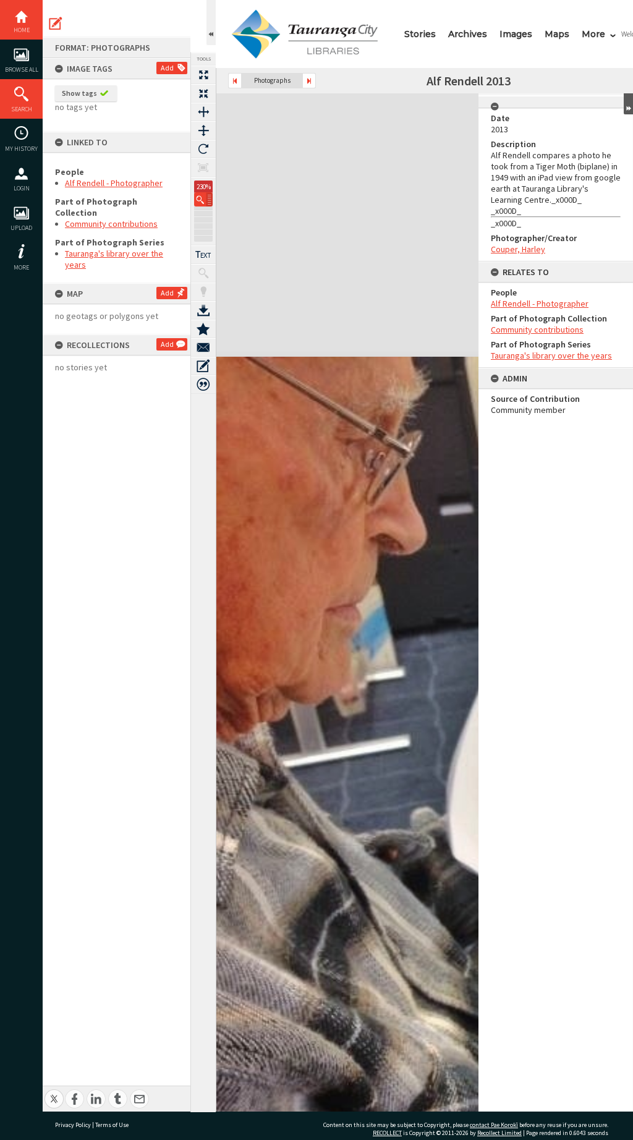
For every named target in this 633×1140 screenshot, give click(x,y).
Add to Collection (203, 329)
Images (515, 34)
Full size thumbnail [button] (203, 75)
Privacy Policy (73, 1125)
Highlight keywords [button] (203, 292)
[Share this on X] (54, 1092)
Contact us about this (203, 347)
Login (22, 188)
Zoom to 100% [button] (203, 167)
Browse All (21, 70)
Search (21, 109)
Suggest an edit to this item (55, 23)
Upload (21, 228)
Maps (557, 34)
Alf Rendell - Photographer (114, 183)
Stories (420, 34)
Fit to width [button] (203, 112)
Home (22, 30)
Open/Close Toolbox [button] (211, 22)
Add (167, 67)
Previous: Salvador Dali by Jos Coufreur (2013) (235, 81)
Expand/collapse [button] (628, 103)
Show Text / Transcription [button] (203, 254)
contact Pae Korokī (494, 1125)
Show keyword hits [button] (203, 273)
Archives (467, 34)
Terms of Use (112, 1125)
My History (21, 149)
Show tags (79, 93)
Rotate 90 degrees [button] (203, 149)
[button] (203, 199)
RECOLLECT (387, 1133)
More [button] (21, 267)
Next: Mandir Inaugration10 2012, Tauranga (309, 81)
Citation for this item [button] (203, 384)
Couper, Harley (518, 249)
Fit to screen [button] (203, 93)
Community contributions (111, 223)
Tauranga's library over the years (551, 355)
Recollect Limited (499, 1133)
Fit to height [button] (203, 130)
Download (203, 310)
